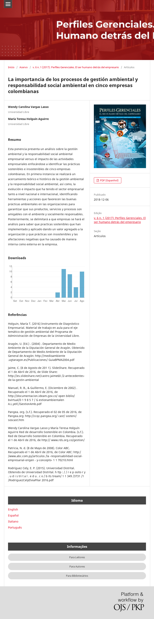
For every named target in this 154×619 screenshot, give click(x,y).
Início (11, 67)
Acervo (23, 67)
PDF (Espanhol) (109, 180)
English (13, 509)
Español (13, 515)
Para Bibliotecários (77, 575)
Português (15, 527)
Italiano (13, 521)
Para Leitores (77, 557)
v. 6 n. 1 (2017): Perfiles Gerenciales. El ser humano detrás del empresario (76, 67)
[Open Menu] (8, 4)
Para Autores (77, 566)
